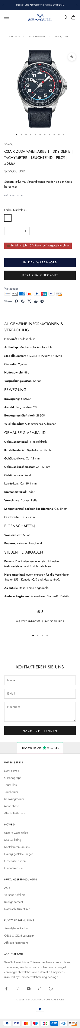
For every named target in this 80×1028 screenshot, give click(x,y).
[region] (40, 618)
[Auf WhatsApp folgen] (51, 989)
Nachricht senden (40, 731)
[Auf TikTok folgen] (40, 989)
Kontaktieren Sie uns (43, 596)
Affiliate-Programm (16, 943)
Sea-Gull (10, 144)
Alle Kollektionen (14, 813)
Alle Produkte (37, 37)
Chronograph (12, 778)
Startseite (14, 37)
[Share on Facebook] (16, 301)
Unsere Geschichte (16, 833)
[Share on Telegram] (42, 301)
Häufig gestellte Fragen (18, 854)
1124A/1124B (61, 37)
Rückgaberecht (13, 902)
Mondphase (11, 806)
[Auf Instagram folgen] (17, 989)
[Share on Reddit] (36, 301)
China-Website (13, 868)
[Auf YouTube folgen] (28, 989)
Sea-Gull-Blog (12, 840)
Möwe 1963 (11, 771)
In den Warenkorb (40, 262)
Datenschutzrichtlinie (17, 909)
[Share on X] (29, 301)
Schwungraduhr (14, 799)
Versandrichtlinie (14, 895)
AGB (7, 888)
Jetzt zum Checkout (40, 275)
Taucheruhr (11, 792)
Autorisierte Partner (16, 928)
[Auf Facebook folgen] (6, 989)
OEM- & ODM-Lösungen (19, 935)
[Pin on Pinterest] (23, 301)
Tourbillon (10, 785)
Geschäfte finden (15, 861)
